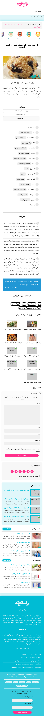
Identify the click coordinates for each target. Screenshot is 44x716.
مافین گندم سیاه (15, 304)
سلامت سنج (8, 682)
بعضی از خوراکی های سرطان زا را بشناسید (16, 516)
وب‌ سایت (37, 440)
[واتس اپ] (32, 472)
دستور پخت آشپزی (33, 25)
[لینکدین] (12, 472)
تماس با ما (22, 682)
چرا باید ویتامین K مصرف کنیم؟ (20, 565)
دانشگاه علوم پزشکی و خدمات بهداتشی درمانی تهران (28, 661)
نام (39, 427)
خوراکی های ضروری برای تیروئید (33, 343)
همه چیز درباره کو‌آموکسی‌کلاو (21, 574)
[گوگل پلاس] (20, 472)
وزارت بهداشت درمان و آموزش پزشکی (31, 655)
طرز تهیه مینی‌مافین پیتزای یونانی (33, 369)
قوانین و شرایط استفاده (22, 686)
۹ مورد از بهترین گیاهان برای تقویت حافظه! (30, 382)
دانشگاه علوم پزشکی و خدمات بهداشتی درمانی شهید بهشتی (26, 667)
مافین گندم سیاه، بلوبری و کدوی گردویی (30, 308)
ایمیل (38, 434)
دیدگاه (38, 404)
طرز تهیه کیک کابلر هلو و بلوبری (13, 343)
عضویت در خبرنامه (22, 712)
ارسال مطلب (35, 682)
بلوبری (39, 304)
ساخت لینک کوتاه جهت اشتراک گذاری (28, 476)
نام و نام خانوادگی (28, 697)
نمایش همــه (6, 529)
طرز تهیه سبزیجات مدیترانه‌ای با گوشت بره (16, 490)
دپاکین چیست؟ (25, 582)
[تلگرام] (28, 472)
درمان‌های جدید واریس (23, 542)
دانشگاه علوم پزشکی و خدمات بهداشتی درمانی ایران (28, 664)
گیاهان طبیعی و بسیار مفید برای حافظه (11, 330)
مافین (24, 304)
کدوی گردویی (32, 304)
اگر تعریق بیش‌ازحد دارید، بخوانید (20, 551)
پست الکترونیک (28, 704)
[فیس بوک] (24, 472)
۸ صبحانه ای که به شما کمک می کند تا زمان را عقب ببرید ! (26, 356)
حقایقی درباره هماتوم (23, 534)
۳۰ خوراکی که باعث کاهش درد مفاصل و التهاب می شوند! (26, 330)
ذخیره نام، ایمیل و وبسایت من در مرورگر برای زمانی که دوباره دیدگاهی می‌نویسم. (23, 450)
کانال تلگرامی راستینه (11, 287)
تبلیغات (28, 682)
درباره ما (15, 682)
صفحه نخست (37, 12)
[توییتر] (16, 472)
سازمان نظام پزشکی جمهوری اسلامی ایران (30, 658)
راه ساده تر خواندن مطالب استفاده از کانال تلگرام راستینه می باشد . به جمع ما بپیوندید (22, 283)
